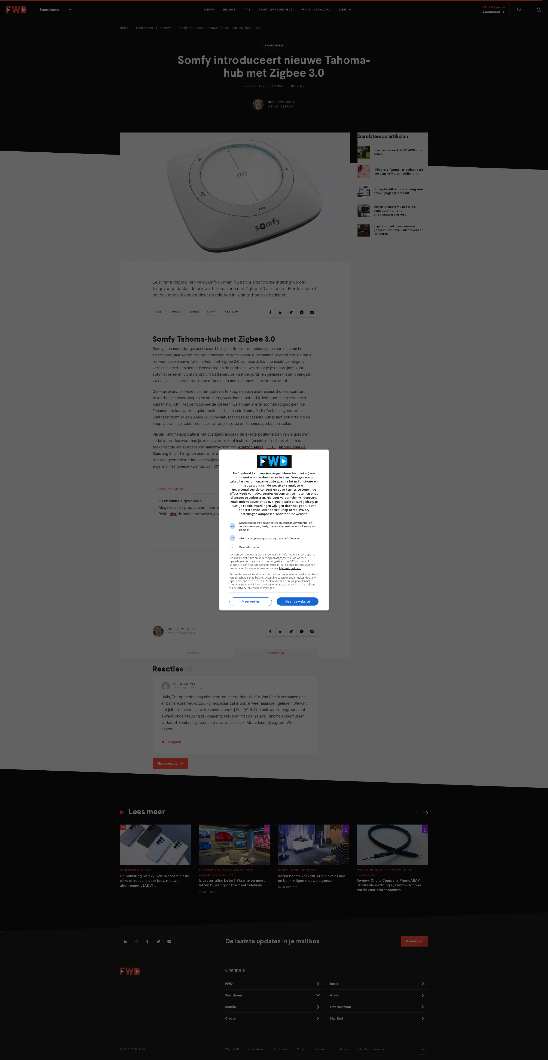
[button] (274, 547)
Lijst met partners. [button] (290, 568)
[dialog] (274, 530)
